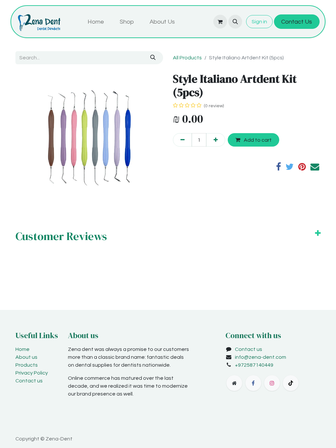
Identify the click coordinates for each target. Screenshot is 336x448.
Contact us (29, 380)
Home (22, 349)
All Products (187, 57)
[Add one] (215, 139)
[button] (235, 22)
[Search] (153, 57)
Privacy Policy (31, 373)
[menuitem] (96, 22)
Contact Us (296, 22)
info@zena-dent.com (260, 357)
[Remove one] (182, 139)
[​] (234, 383)
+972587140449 (254, 365)
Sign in (259, 21)
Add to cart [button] (257, 140)
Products (26, 365)
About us (26, 357)
